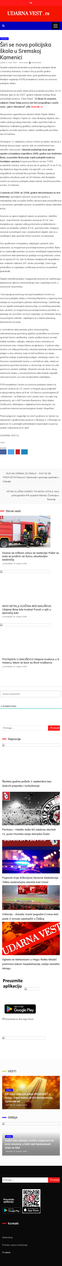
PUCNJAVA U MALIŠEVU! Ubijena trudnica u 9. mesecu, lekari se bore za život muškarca (30, 661)
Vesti (2, 442)
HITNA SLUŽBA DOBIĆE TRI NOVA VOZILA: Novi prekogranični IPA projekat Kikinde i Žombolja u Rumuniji (32, 495)
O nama (6, 1252)
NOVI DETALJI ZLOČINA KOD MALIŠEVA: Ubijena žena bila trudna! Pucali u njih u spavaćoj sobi (26, 609)
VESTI (12, 1071)
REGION (4, 39)
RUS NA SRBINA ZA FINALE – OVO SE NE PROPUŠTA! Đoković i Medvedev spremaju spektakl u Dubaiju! (31, 477)
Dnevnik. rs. (37, 106)
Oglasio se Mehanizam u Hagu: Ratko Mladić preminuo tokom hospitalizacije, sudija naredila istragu (31, 964)
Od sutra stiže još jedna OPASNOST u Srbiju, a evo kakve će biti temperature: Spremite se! (29, 1097)
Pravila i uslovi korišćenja (14, 1244)
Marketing (7, 1237)
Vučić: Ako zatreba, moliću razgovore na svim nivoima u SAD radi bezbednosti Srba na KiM (29, 1144)
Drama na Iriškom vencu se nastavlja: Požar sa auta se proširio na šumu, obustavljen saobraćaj (30, 556)
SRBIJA (9, 1090)
